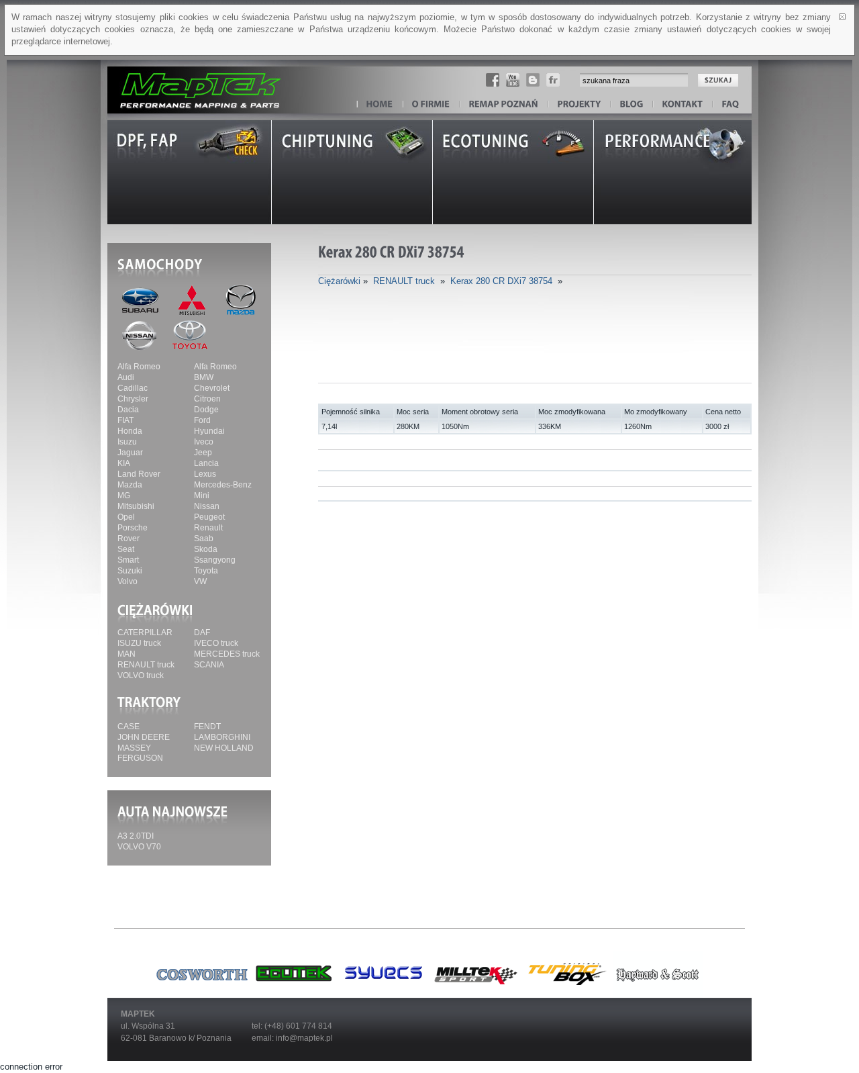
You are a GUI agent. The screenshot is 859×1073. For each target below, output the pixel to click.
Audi (125, 377)
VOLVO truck (140, 675)
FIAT (125, 420)
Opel (126, 517)
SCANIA (209, 664)
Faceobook (492, 80)
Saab (203, 538)
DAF (202, 632)
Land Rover (138, 474)
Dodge (206, 409)
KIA (123, 463)
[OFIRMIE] (431, 104)
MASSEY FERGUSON (140, 753)
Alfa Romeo (138, 366)
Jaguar (130, 452)
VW (200, 581)
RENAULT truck (145, 664)
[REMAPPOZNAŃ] (504, 104)
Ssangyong (215, 560)
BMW (203, 377)
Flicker (553, 80)
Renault (208, 527)
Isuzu (127, 442)
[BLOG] (631, 104)
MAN (126, 654)
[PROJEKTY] (579, 104)
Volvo (127, 581)
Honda (129, 431)
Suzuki (129, 570)
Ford (202, 420)
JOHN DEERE (143, 737)
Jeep (203, 452)
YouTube (512, 80)
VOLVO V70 (139, 846)
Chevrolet (212, 388)
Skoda (205, 549)
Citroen (207, 399)
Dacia (128, 409)
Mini (201, 495)
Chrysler (132, 399)
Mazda (129, 484)
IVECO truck (216, 643)
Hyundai (209, 431)
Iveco (203, 442)
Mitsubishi (135, 506)
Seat (125, 549)
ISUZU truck (139, 643)
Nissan (206, 506)
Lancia (206, 463)
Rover (128, 538)
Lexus (205, 474)
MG (123, 495)
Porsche (132, 527)
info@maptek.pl (304, 1038)
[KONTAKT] (683, 104)
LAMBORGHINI (222, 737)
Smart (128, 560)
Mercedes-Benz (223, 484)
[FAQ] (730, 104)
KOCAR (191, 83)
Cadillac (132, 388)
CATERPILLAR (144, 632)
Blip (533, 80)
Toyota (206, 570)
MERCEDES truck (227, 654)
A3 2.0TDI (135, 836)
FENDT (207, 726)
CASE (128, 726)
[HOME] (380, 104)
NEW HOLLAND (224, 748)
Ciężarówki (339, 281)
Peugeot (209, 517)
